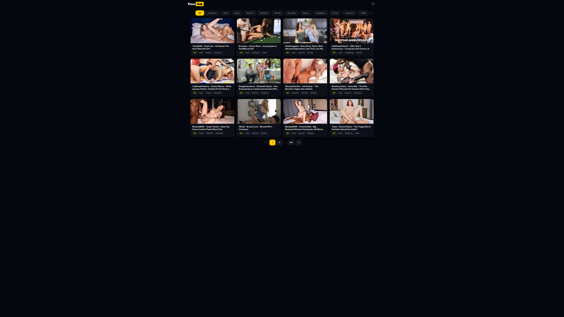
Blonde (278, 13)
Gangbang (320, 13)
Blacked (263, 13)
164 (291, 142)
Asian (237, 13)
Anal (225, 13)
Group (335, 13)
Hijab (363, 13)
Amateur (212, 13)
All (200, 13)
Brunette (292, 13)
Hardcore (349, 13)
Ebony (306, 13)
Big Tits (250, 13)
